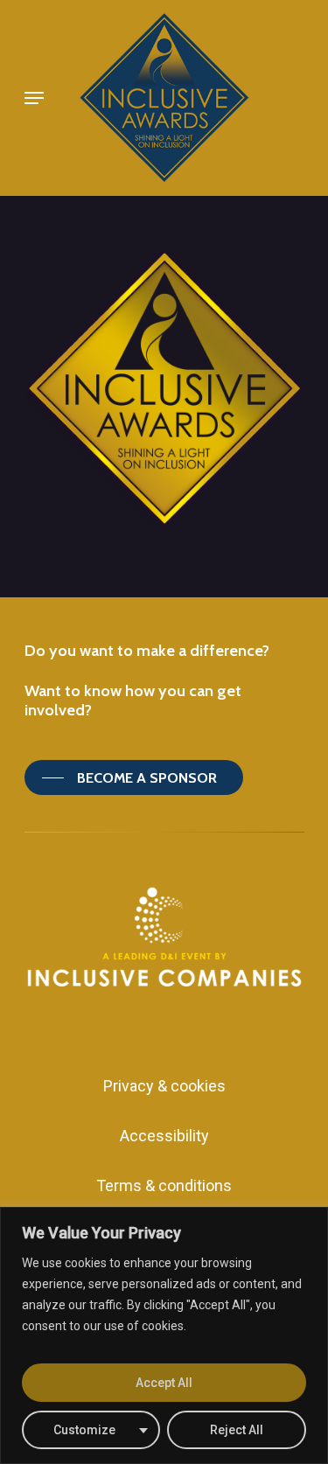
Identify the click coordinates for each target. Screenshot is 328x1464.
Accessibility (164, 1135)
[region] (164, 1335)
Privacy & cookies (164, 1086)
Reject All (236, 1430)
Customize (84, 1430)
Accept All (164, 1383)
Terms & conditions (164, 1185)
